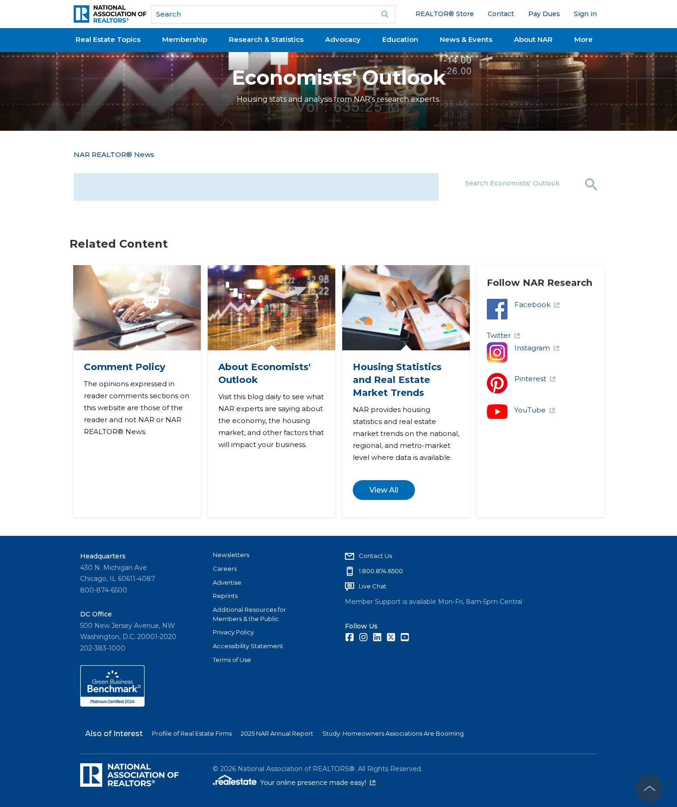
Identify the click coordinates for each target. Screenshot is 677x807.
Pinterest (530, 369)
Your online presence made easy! (317, 782)
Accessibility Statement (248, 646)
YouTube (530, 400)
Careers (225, 568)
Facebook (532, 294)
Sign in (585, 14)
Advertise (227, 582)
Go (385, 14)
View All (383, 480)
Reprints (225, 595)
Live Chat (372, 586)
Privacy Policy (233, 632)
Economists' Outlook (339, 77)
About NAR (533, 39)
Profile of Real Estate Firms (192, 733)
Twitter (499, 325)
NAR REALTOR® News (114, 154)
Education (400, 39)
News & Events (466, 39)
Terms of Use (232, 659)
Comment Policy (124, 357)
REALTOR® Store (444, 14)
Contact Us (375, 555)
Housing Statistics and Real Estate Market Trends (396, 370)
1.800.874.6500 (381, 571)
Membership (184, 39)
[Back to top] (649, 788)
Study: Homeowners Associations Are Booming (393, 733)
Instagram (532, 338)
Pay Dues (544, 14)
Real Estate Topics (108, 39)
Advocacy (343, 39)
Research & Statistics (266, 39)
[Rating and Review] (112, 704)
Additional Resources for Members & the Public (249, 614)
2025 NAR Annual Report (277, 733)
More (583, 39)
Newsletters (231, 554)
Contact (501, 14)
